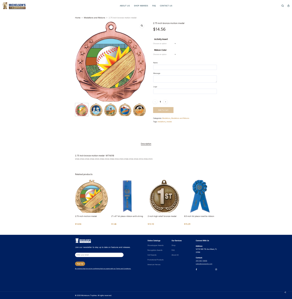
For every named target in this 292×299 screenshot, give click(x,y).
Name (155, 63)
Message (156, 73)
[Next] (142, 110)
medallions (162, 122)
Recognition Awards (154, 250)
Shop (174, 245)
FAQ (173, 250)
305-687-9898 (201, 261)
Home (77, 18)
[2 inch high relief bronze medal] (164, 196)
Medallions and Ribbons (94, 18)
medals (169, 122)
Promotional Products (155, 260)
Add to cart (163, 110)
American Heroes (153, 264)
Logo (155, 87)
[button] (142, 26)
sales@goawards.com (204, 264)
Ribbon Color (160, 50)
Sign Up (80, 264)
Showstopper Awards (155, 245)
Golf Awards (151, 255)
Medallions (166, 118)
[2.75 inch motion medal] (91, 196)
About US (175, 255)
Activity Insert (161, 39)
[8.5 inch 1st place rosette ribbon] (200, 196)
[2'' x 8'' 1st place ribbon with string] (127, 196)
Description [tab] (146, 144)
